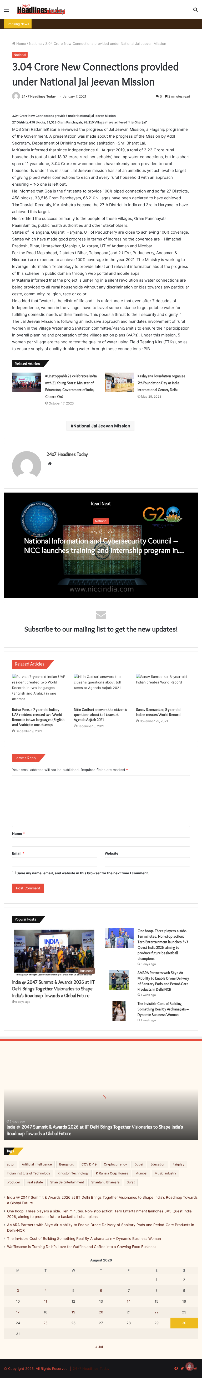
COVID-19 (89, 1164)
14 (128, 1301)
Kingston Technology (73, 1173)
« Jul (99, 1347)
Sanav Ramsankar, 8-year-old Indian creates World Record (158, 712)
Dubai (138, 1164)
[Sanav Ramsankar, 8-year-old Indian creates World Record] (163, 689)
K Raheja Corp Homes (112, 1173)
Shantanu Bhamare (105, 1182)
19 (73, 1312)
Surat (131, 1182)
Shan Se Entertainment (67, 1182)
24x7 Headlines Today (39, 96)
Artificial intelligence (37, 1164)
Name (18, 833)
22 (156, 1312)
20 (101, 1312)
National (35, 43)
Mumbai (141, 1173)
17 (17, 1312)
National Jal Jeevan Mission (101, 425)
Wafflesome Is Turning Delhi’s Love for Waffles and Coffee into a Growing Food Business (81, 1247)
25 (45, 1323)
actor (10, 1164)
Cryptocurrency (115, 1164)
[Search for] (195, 11)
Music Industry (165, 1173)
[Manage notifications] (189, 1366)
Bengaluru (66, 1164)
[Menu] (6, 11)
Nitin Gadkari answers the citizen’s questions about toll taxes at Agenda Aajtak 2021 (100, 714)
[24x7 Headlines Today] (41, 9)
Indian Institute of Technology (28, 1173)
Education (157, 1164)
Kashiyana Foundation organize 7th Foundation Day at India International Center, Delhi (161, 383)
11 (45, 1301)
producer (13, 1182)
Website (111, 853)
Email (18, 853)
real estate (35, 1182)
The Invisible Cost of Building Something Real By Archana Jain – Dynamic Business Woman (163, 1009)
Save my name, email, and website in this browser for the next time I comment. (83, 873)
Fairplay (178, 1164)
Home (20, 43)
